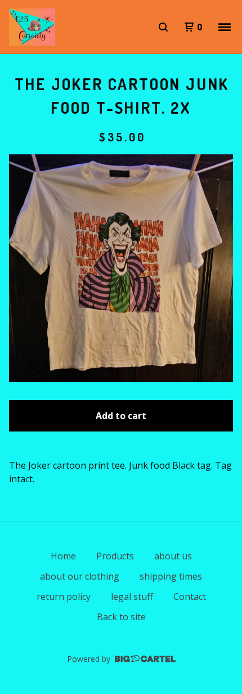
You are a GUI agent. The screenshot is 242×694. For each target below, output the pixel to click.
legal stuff (132, 596)
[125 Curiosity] (32, 27)
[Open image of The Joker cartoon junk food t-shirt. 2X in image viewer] (121, 268)
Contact (189, 596)
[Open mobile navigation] (224, 27)
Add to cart (121, 416)
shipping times (171, 576)
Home (63, 556)
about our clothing (79, 576)
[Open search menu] (163, 27)
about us (173, 556)
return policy (64, 596)
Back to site (121, 617)
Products (115, 556)
